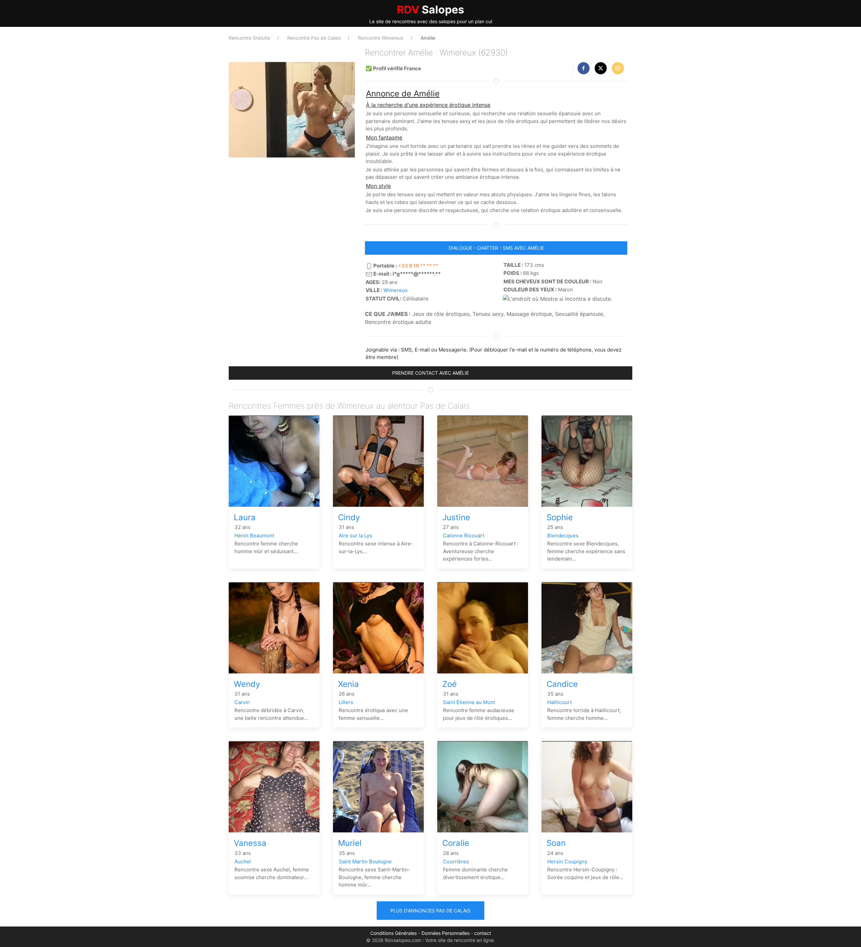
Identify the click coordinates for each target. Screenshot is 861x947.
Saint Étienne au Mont (469, 702)
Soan (556, 843)
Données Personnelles (445, 933)
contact (482, 933)
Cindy (349, 517)
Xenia (348, 684)
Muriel (350, 843)
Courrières (456, 861)
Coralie (455, 843)
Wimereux (395, 290)
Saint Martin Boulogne (365, 861)
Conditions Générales (393, 933)
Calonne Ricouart (463, 535)
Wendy (247, 684)
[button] (583, 68)
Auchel (242, 861)
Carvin (242, 702)
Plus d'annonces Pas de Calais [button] (430, 910)
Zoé (449, 684)
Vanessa (250, 843)
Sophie (560, 517)
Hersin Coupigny (567, 861)
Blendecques (562, 535)
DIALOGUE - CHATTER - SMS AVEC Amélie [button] (496, 248)
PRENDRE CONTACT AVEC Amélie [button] (430, 373)
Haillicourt (559, 702)
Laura (245, 517)
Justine (456, 517)
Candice (562, 684)
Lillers (346, 702)
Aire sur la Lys (355, 535)
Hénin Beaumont (254, 535)
